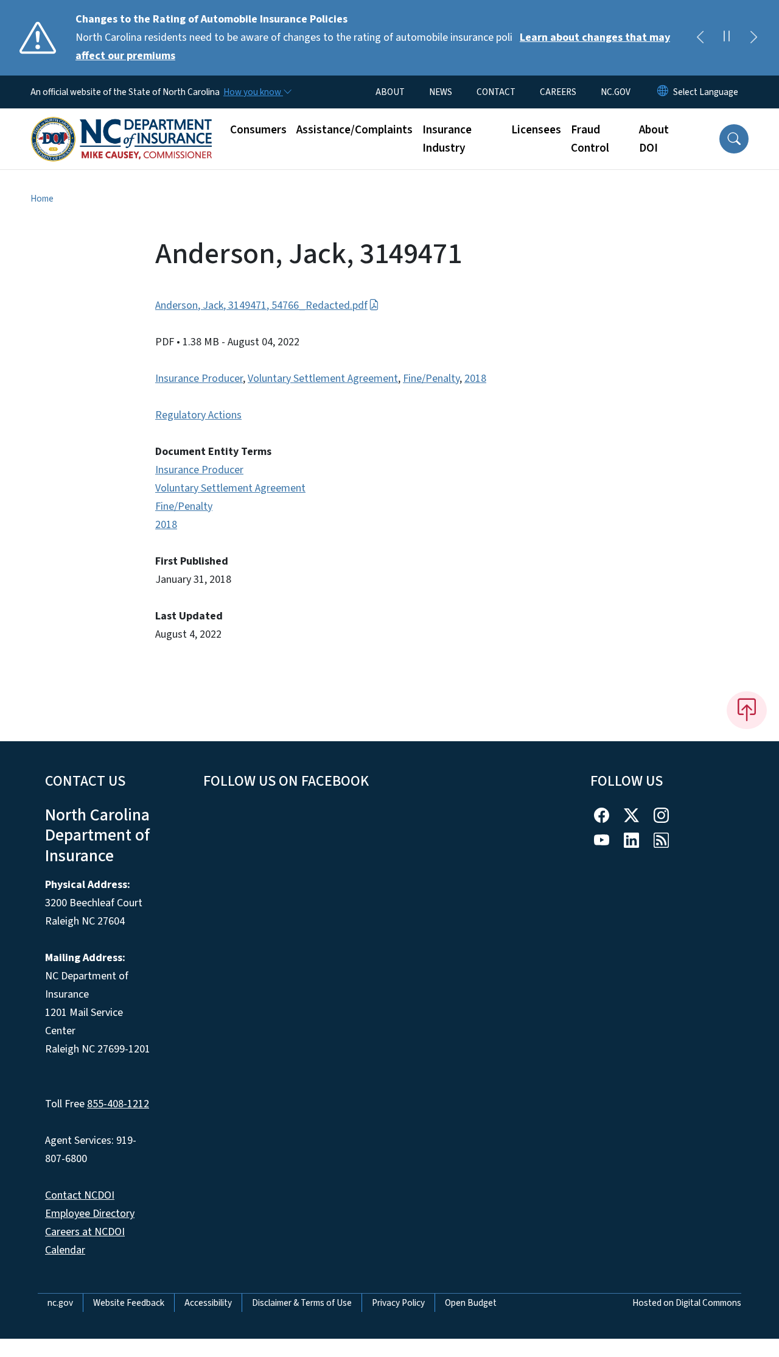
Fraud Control (590, 139)
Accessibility (208, 1302)
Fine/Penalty (431, 378)
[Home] (121, 125)
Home (42, 198)
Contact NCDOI (79, 1195)
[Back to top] (747, 710)
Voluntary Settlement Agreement (323, 378)
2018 (475, 378)
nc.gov (60, 1302)
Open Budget (471, 1302)
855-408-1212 (118, 1104)
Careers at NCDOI (85, 1231)
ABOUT (390, 92)
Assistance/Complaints (354, 129)
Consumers (258, 129)
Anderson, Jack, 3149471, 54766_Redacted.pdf (261, 305)
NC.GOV (616, 92)
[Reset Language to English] (662, 92)
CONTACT (496, 92)
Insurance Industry (447, 139)
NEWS (440, 92)
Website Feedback (128, 1302)
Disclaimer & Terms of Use (302, 1302)
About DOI (654, 139)
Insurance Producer (199, 378)
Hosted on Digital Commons (686, 1302)
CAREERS (558, 92)
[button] (734, 138)
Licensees (536, 129)
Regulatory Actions (198, 415)
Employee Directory (89, 1213)
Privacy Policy (398, 1302)
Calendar (65, 1250)
